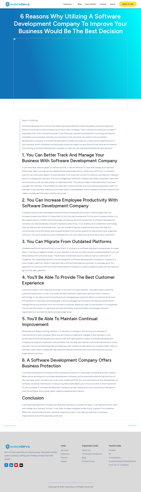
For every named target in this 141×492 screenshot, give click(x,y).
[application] (73, 4)
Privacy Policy (88, 461)
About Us (86, 450)
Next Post (133, 426)
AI (110, 454)
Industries (65, 454)
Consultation (115, 457)
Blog (84, 457)
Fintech (112, 450)
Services (64, 450)
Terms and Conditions (92, 454)
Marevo (64, 457)
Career (64, 461)
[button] (128, 4)
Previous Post (9, 426)
